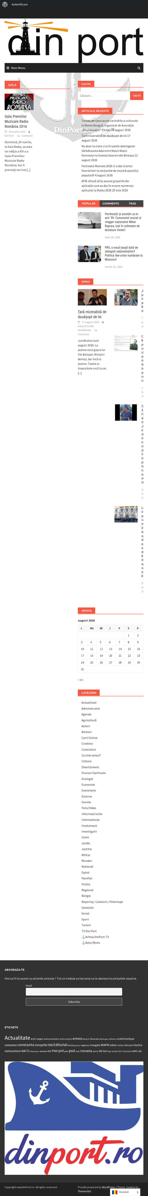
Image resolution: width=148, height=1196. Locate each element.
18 (91, 656)
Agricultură (89, 720)
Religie (86, 896)
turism (115, 1051)
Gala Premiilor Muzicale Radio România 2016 (16, 121)
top (109, 1051)
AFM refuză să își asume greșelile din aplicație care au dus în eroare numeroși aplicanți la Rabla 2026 (107, 185)
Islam (85, 837)
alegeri (39, 1038)
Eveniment (89, 790)
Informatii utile (92, 814)
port (66, 1051)
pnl (61, 1050)
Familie (86, 802)
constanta (26, 1044)
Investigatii (89, 831)
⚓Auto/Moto (91, 943)
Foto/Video (89, 808)
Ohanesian (34, 1051)
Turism (86, 925)
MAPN (105, 1045)
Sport (85, 919)
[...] (28, 170)
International (91, 820)
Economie (88, 784)
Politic (86, 884)
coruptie (41, 1045)
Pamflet (87, 878)
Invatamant (89, 826)
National (87, 866)
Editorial (60, 1044)
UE (119, 1051)
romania (86, 1051)
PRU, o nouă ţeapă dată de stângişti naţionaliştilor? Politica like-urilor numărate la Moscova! (124, 253)
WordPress (108, 1187)
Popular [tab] (88, 203)
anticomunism (51, 1038)
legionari (85, 1045)
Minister (129, 1045)
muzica (137, 1045)
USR (139, 1051)
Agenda (86, 714)
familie (71, 1045)
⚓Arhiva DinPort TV (95, 937)
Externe (87, 796)
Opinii (85, 872)
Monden (87, 861)
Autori (86, 726)
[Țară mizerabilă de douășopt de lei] (92, 297)
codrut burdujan (125, 1038)
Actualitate (89, 702)
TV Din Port (89, 931)
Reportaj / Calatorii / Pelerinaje (102, 902)
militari (121, 1045)
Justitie (87, 849)
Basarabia (95, 1039)
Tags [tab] (132, 203)
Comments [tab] (111, 203)
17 (82, 656)
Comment (27, 135)
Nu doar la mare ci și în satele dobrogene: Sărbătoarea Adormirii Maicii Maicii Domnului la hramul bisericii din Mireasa (108, 150)
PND (55, 1051)
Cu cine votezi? (91, 755)
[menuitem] (5, 4)
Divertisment (90, 767)
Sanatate (88, 907)
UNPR (134, 1051)
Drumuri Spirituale (94, 773)
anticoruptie (66, 1039)
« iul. (81, 679)
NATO (25, 1051)
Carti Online (90, 738)
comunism (11, 1045)
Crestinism (89, 749)
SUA (105, 1051)
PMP (49, 1051)
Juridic (86, 843)
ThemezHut (84, 1191)
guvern (77, 1045)
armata (77, 1038)
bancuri (86, 1039)
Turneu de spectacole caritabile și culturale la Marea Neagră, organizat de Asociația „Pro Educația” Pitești (110, 125)
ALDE (33, 1038)
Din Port (9, 135)
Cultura (86, 761)
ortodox (43, 1051)
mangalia (95, 1045)
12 (101, 649)
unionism (126, 1051)
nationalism (13, 1051)
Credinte (87, 743)
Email (29, 985)
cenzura (112, 1039)
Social (85, 913)
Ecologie (87, 779)
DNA (50, 1045)
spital (95, 1051)
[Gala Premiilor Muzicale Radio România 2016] (19, 101)
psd (72, 1050)
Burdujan (104, 1039)
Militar (86, 855)
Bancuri (87, 732)
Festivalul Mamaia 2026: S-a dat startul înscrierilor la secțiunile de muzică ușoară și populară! (110, 170)
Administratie (91, 708)
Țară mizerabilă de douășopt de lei (104, 136)
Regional (87, 890)
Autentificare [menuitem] (20, 4)
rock (77, 1051)
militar (113, 1045)
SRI (100, 1051)
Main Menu (18, 68)
